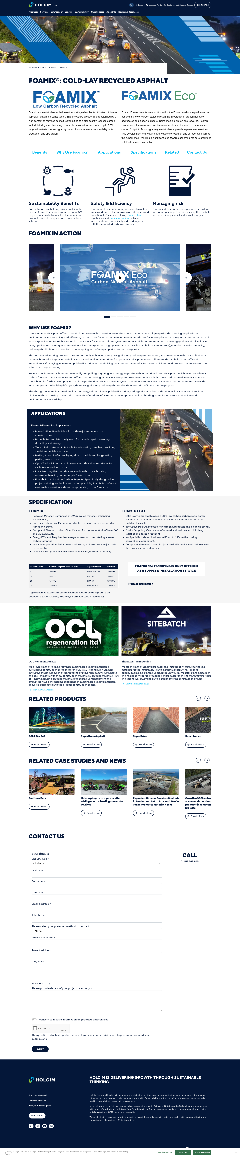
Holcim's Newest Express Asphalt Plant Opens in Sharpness (205, 800)
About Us (111, 12)
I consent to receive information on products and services (73, 1019)
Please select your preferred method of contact (60, 926)
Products (33, 12)
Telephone (38, 915)
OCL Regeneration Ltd (42, 661)
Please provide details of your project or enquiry (61, 988)
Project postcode (42, 937)
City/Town (38, 961)
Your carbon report (38, 1095)
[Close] (236, 1152)
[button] (54, 277)
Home (34, 68)
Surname (37, 881)
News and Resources (128, 12)
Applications (109, 152)
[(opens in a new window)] (73, 631)
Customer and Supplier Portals (180, 5)
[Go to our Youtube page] (45, 1126)
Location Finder (155, 5)
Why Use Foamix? (72, 152)
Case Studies (97, 12)
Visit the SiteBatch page (137, 683)
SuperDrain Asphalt (41, 736)
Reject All (183, 1152)
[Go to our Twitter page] (38, 1126)
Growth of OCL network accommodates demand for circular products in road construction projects (155, 803)
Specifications (143, 152)
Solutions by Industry (61, 12)
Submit (40, 1049)
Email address (40, 903)
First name (38, 870)
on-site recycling (119, 218)
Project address (41, 950)
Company (38, 892)
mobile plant (134, 215)
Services (44, 12)
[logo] (40, 5)
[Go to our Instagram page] (52, 1126)
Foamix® (63, 68)
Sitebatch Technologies (136, 661)
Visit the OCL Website (43, 689)
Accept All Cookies (202, 1152)
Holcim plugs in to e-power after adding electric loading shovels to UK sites (50, 801)
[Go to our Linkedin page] (32, 1126)
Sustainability (82, 12)
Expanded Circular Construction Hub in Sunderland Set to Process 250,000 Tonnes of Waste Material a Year (104, 801)
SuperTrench (141, 736)
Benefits (39, 152)
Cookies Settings (165, 1152)
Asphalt (54, 68)
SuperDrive (88, 736)
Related (172, 152)
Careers (141, 5)
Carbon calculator (37, 1100)
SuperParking (193, 736)
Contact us (37, 1116)
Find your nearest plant (40, 1105)
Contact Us (203, 5)
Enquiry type (39, 858)
